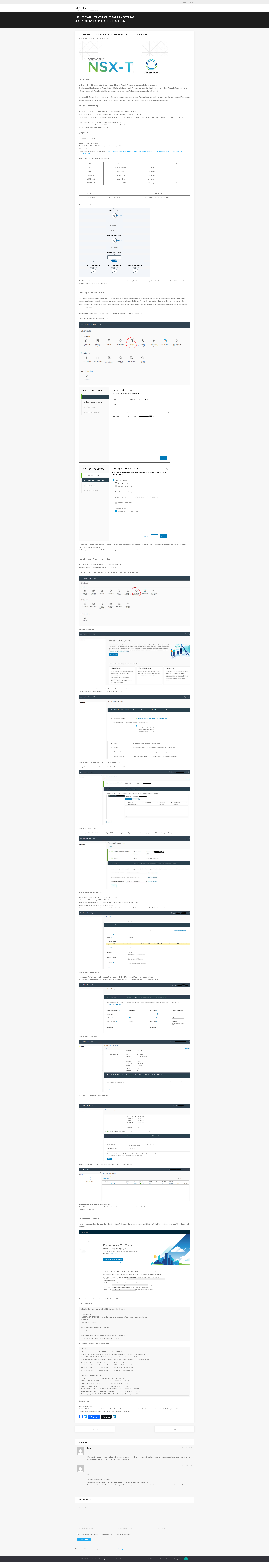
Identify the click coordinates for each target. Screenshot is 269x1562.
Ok (186, 1559)
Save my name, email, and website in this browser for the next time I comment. (104, 1534)
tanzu (103, 38)
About (191, 2)
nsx (100, 38)
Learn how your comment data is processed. (115, 1549)
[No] (266, 1559)
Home (184, 2)
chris (82, 38)
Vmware (107, 38)
